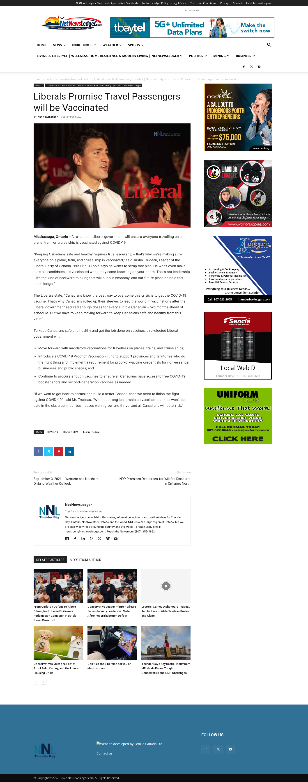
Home (41, 45)
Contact (237, 3)
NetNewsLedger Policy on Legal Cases (164, 3)
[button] (269, 45)
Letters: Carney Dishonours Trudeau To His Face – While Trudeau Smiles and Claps (165, 611)
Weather (110, 45)
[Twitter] (251, 66)
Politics (196, 56)
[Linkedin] (69, 451)
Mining (219, 56)
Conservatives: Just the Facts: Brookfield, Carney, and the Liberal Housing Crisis (56, 668)
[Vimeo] (109, 539)
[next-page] (43, 682)
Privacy (224, 3)
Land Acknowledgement (260, 3)
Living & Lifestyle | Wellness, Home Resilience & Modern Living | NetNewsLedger (108, 56)
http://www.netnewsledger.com (83, 511)
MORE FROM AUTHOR (85, 560)
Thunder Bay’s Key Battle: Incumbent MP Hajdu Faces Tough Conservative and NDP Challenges (166, 668)
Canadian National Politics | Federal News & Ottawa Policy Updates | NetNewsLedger (112, 79)
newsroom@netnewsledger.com (138, 753)
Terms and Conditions (203, 3)
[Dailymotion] (68, 539)
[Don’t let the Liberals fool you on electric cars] (112, 643)
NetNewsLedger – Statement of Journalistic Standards (107, 3)
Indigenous (82, 45)
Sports (134, 45)
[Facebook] (243, 66)
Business (243, 56)
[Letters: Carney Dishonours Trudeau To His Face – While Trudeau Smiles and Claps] (166, 586)
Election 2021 (70, 432)
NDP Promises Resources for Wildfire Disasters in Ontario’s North (155, 481)
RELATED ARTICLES (50, 560)
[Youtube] (259, 66)
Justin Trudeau (91, 432)
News (57, 45)
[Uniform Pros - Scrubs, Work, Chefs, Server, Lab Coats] (238, 416)
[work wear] (238, 193)
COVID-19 (52, 432)
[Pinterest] (58, 451)
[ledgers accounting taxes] (238, 269)
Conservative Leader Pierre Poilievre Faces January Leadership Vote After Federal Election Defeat (111, 611)
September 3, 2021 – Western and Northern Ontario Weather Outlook (66, 481)
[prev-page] (36, 682)
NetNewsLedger (48, 116)
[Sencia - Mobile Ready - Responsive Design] (238, 346)
